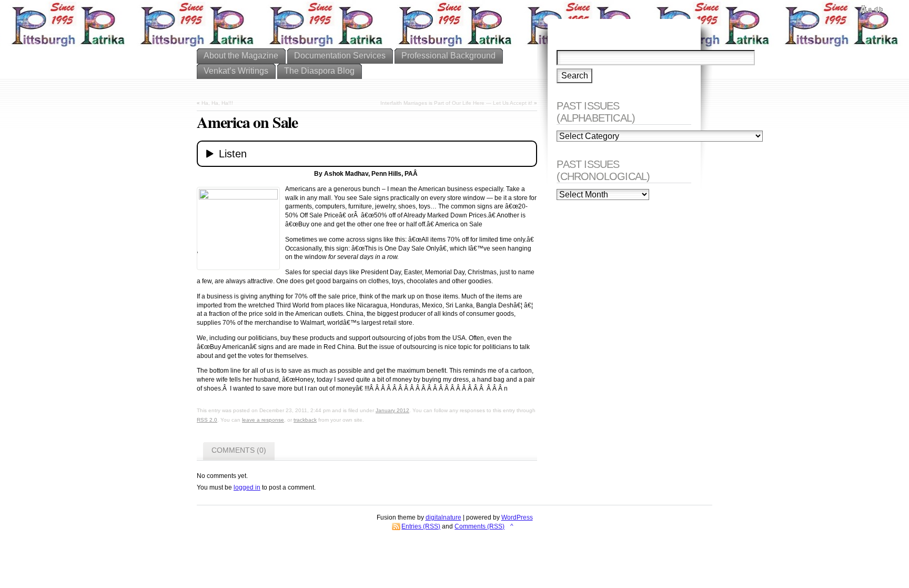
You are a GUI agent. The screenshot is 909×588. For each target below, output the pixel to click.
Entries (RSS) (420, 526)
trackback (305, 420)
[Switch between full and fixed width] (878, 9)
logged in (247, 487)
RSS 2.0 (207, 420)
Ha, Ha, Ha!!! (217, 103)
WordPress (517, 517)
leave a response (263, 420)
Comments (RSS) (479, 526)
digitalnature (443, 517)
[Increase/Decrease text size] (866, 9)
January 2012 (392, 410)
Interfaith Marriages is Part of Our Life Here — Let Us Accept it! (456, 103)
